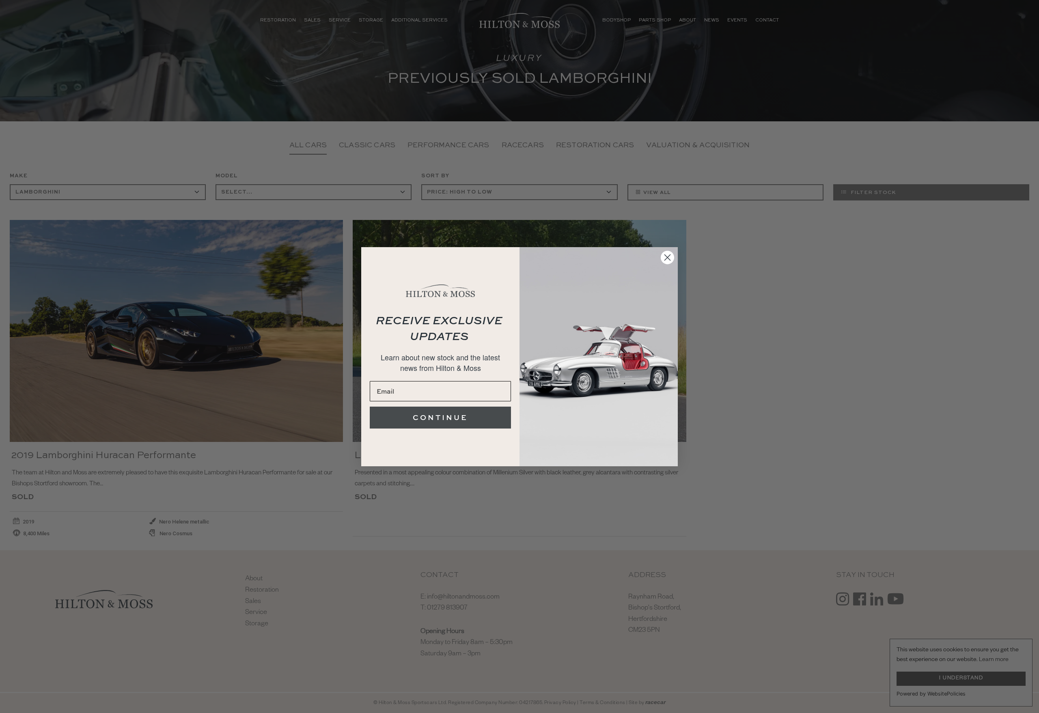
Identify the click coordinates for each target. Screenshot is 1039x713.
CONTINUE (440, 417)
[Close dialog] (667, 257)
